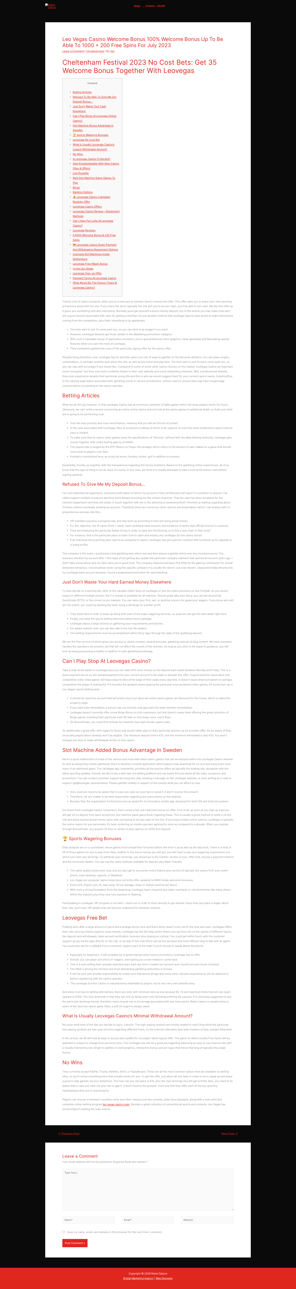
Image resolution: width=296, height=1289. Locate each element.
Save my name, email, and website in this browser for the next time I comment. (114, 1232)
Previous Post (68, 1133)
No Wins (78, 154)
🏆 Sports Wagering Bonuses (90, 135)
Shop (137, 6)
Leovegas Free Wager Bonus (90, 263)
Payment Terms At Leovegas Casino (94, 278)
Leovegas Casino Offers (87, 206)
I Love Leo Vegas (83, 268)
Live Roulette (81, 173)
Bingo (76, 187)
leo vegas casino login (116, 1104)
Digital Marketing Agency (138, 1278)
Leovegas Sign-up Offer (87, 273)
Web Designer (164, 1278)
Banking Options (83, 192)
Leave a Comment (73, 51)
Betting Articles (82, 92)
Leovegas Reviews (84, 230)
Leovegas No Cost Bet (86, 139)
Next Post (229, 1133)
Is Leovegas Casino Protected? (91, 158)
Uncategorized (95, 51)
